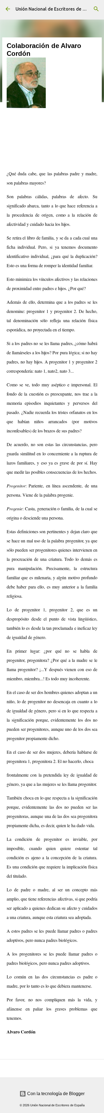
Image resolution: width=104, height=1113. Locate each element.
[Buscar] (96, 9)
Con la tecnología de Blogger (55, 1093)
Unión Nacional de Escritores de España (56, 8)
